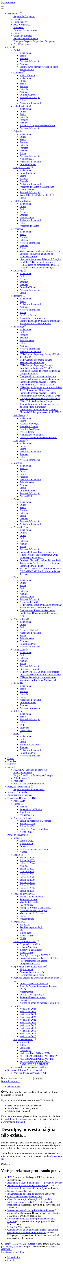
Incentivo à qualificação (31, 949)
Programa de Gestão (29, 226)
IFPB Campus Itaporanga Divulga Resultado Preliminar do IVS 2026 (36, 366)
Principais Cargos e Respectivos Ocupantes (34, 41)
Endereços (18, 27)
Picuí (15, 577)
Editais (23, 100)
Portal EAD (19, 800)
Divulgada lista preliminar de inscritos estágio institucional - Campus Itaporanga (39, 377)
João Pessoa (19, 415)
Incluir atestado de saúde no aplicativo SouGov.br (31, 1193)
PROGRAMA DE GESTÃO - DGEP (38, 1056)
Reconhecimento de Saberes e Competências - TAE (34, 962)
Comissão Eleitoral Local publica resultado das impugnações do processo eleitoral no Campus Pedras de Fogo (40, 563)
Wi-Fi (22, 725)
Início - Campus (27, 75)
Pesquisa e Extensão (29, 630)
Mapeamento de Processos (32, 913)
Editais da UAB (27, 823)
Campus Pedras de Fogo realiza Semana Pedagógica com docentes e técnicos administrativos (32, 1231)
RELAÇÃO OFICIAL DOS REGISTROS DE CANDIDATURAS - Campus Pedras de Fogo (41, 571)
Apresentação (26, 843)
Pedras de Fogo (20, 527)
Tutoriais (24, 1045)
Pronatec (24, 148)
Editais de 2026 (27, 857)
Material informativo (29, 902)
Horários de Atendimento (25, 38)
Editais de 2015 (27, 890)
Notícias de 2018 (28, 1031)
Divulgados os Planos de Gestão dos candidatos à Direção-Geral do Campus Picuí (38, 613)
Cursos (23, 81)
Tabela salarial (26, 935)
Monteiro (17, 463)
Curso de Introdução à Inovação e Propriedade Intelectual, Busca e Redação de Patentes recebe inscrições (30, 1202)
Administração (27, 159)
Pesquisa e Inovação (29, 423)
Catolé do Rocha (21, 201)
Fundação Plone (13, 1246)
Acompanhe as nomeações (32, 972)
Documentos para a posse (32, 975)
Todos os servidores (23, 894)
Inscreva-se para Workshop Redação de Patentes (30, 1210)
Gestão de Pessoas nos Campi (34, 849)
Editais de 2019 (27, 879)
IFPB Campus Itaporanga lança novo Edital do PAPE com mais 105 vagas (41, 388)
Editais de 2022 (27, 868)
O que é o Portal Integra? (19, 1227)
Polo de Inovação (21, 778)
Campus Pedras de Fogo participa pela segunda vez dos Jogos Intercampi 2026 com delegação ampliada (39, 555)
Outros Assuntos (27, 189)
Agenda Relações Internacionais (28, 789)
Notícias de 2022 (28, 1019)
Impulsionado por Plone (12, 1252)
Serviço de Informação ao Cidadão (24, 1070)
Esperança (18, 229)
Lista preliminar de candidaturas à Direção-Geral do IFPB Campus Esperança (40, 260)
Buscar (38, 1078)
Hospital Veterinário (29, 744)
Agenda (23, 851)
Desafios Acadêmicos (30, 429)
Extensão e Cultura (29, 426)
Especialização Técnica (31, 809)
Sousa (16, 733)
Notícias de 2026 (28, 1008)
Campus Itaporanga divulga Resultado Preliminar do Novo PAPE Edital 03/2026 (40, 394)
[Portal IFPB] (8, 2)
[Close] (2, 8)
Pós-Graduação (27, 432)
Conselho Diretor (28, 94)
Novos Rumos (26, 831)
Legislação (25, 1047)
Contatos (17, 19)
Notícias (24, 468)
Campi (10, 47)
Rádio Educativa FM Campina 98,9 (37, 195)
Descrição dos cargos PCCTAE (35, 955)
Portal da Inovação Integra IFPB (29, 783)
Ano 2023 (24, 866)
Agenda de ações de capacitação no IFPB (40, 1003)
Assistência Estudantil (30, 103)
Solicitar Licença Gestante (20, 1191)
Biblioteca (24, 727)
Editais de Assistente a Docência (35, 820)
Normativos (25, 1000)
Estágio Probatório (28, 947)
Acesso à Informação (30, 61)
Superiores (25, 812)
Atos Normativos (21, 24)
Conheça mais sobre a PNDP (34, 983)
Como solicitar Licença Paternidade (24, 1196)
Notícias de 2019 (28, 1028)
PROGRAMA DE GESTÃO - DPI (37, 1058)
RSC (22, 930)
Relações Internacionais (18, 786)
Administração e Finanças (32, 434)
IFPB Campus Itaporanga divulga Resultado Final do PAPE (36, 361)
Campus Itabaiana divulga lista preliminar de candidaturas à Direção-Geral (39, 322)
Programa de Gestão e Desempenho (37, 187)
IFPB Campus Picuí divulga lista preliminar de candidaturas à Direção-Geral (40, 606)
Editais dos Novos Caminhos (34, 829)
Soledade (17, 711)
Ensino (23, 55)
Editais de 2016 (27, 888)
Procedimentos (27, 918)
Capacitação (25, 1050)
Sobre (16, 838)
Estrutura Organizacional (25, 30)
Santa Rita (18, 683)
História (17, 33)
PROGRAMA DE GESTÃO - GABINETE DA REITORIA (35, 1063)
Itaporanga (18, 326)
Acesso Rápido (27, 496)
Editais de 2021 (27, 874)
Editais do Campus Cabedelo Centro (37, 125)
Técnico (23, 806)
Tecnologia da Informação (32, 318)
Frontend (20, 1122)
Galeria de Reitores (22, 35)
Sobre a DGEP (27, 840)
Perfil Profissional (22, 44)
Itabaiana (17, 296)
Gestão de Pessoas (28, 315)
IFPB (10, 1177)
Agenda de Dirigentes (24, 16)
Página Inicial (26, 969)
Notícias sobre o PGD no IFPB (35, 1053)
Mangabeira (19, 440)
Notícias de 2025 (28, 1011)
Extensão (24, 58)
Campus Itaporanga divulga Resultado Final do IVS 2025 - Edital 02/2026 (38, 383)
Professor (17, 921)
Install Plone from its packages (18, 1119)
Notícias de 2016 (28, 1036)
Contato (23, 532)
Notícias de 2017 (28, 1033)
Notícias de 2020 (28, 1025)
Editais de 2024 (27, 863)
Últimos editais (27, 871)
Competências (20, 22)
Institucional (13, 13)
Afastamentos (26, 991)
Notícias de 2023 (28, 1017)
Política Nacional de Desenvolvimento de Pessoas (37, 977)
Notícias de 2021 (28, 1022)
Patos (16, 499)
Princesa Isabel (20, 619)
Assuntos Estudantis (17, 792)
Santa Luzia (19, 649)
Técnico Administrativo (24, 941)
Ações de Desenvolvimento (33, 997)
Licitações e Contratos (30, 669)
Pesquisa (24, 86)
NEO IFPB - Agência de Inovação (30, 769)
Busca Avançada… (10, 1081)
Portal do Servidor (16, 835)
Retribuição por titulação (31, 927)
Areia (16, 50)
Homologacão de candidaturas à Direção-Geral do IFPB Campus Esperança (39, 266)
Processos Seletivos (22, 818)
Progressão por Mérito (30, 944)
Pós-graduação (27, 815)
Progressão (25, 924)
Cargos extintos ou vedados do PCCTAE (39, 958)
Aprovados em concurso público (29, 966)
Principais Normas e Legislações (35, 907)
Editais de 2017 (27, 885)
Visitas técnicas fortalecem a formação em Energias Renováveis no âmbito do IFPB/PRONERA (40, 254)
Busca (4, 1078)
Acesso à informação (30, 708)
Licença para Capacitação (32, 994)
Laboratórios (26, 730)
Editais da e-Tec (27, 826)
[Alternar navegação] (2, 6)
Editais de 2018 (27, 882)
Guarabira (18, 270)
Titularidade (25, 933)
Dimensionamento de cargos (33, 910)
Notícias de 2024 (28, 1014)
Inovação (11, 767)
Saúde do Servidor (28, 899)
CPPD (23, 938)
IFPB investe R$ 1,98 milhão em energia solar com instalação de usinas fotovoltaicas (40, 673)
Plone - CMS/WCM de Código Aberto (23, 1244)
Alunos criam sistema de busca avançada (27, 1185)
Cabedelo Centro (21, 106)
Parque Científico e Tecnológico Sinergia (33, 775)
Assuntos (24, 64)
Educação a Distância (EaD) (21, 798)
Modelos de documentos (31, 896)
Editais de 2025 (27, 860)
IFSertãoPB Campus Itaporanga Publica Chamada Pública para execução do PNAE (40, 411)
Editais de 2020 (27, 877)
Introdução (25, 1042)
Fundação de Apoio (22, 772)
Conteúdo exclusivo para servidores (30, 1067)
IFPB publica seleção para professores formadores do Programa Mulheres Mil (38, 678)
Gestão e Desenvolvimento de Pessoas (38, 437)
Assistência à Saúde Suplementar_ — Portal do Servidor (34, 1182)
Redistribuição (26, 905)
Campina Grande (21, 167)
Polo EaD (18, 780)
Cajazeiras (18, 131)
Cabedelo (18, 72)
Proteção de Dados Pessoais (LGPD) (31, 1073)
